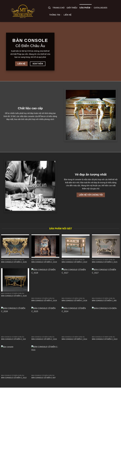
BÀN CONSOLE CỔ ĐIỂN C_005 (104, 300)
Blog (4, 444)
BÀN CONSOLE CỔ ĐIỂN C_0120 (14, 296)
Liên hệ (67, 15)
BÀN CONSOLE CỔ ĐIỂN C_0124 (44, 262)
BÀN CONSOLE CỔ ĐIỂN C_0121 (104, 262)
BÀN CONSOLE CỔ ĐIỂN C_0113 (104, 339)
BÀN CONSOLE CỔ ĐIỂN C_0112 (14, 378)
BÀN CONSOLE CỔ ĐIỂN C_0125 (14, 262)
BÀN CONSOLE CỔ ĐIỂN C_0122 (74, 262)
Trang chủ (59, 8)
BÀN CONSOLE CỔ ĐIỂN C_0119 (44, 300)
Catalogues (100, 8)
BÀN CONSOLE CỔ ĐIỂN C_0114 (74, 339)
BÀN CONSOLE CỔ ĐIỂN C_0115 (44, 339)
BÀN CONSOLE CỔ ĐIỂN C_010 (13, 339)
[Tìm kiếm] (49, 7)
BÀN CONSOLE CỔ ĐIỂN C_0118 (74, 300)
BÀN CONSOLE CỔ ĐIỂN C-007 (43, 378)
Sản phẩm (84, 8)
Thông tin (54, 15)
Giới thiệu (72, 8)
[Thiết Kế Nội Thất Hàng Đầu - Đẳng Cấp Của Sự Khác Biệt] (23, 11)
